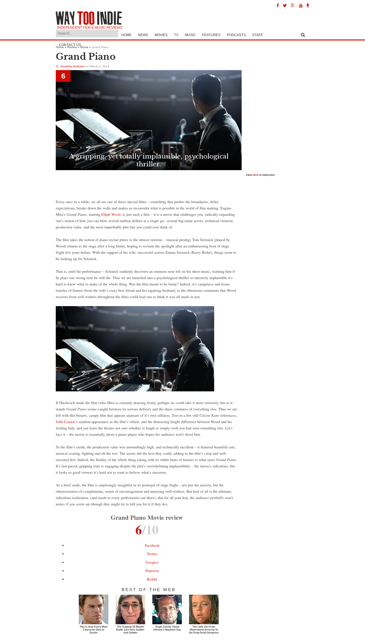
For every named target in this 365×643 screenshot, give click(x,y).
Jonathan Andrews (72, 66)
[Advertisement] (149, 181)
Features (211, 35)
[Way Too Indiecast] (306, 5)
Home (126, 35)
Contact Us (70, 45)
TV (176, 35)
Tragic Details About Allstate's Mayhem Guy (167, 628)
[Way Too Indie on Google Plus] (291, 5)
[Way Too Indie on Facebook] (276, 5)
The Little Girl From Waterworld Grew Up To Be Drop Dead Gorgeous (204, 629)
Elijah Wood (110, 214)
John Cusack (65, 421)
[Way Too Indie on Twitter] (283, 5)
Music (190, 35)
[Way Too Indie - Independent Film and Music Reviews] (89, 24)
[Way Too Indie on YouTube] (299, 5)
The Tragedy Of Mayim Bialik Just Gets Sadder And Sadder (130, 629)
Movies (161, 35)
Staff (257, 35)
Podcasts (236, 35)
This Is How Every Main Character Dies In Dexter (94, 629)
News (143, 35)
